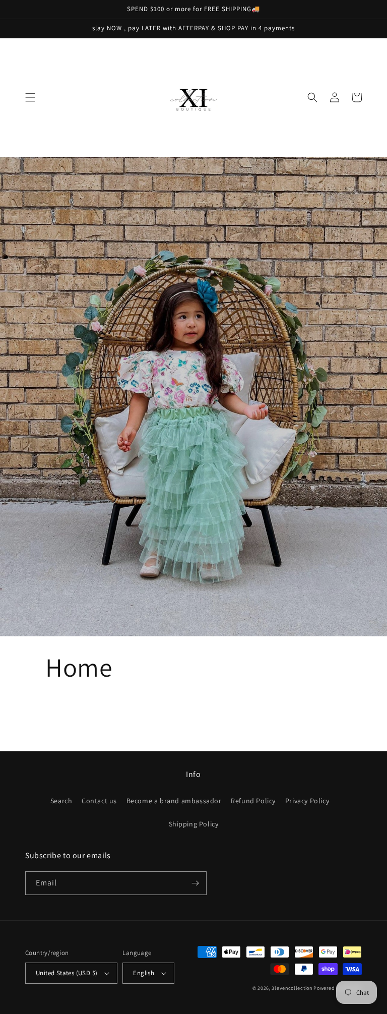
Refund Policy (253, 800)
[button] (30, 97)
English (143, 973)
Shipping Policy (194, 823)
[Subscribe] (195, 883)
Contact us (99, 800)
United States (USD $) (66, 973)
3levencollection (292, 988)
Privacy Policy (307, 800)
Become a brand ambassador (174, 800)
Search (61, 800)
